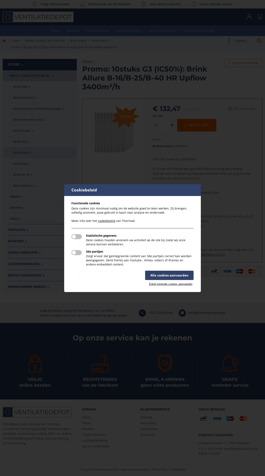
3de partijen (94, 251)
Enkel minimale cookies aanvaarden (170, 284)
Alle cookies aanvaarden (169, 275)
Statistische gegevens (101, 235)
